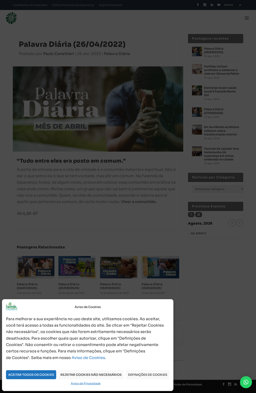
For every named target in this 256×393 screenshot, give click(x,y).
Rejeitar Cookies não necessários (91, 375)
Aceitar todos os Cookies (31, 375)
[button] (246, 382)
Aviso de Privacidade (86, 383)
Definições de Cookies (147, 375)
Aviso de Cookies (88, 357)
